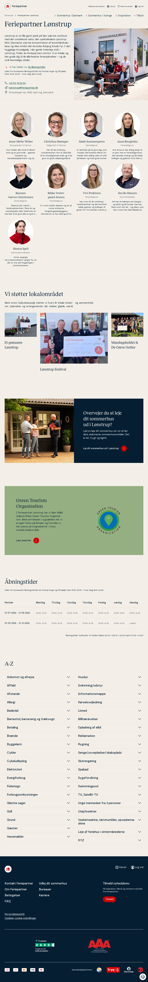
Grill (9, 811)
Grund (11, 820)
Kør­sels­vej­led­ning (90, 702)
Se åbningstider (36, 67)
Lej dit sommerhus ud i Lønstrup (101, 448)
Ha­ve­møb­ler (15, 836)
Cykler (11, 752)
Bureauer (9, 15)
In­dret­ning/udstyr (90, 685)
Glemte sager (16, 803)
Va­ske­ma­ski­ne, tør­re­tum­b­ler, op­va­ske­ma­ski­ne (106, 822)
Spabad (83, 769)
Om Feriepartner (16, 889)
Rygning (83, 744)
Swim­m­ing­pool (88, 786)
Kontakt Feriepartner (19, 883)
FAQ (8, 901)
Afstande (13, 694)
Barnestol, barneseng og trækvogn (31, 719)
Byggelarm (14, 744)
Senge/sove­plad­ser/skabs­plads (100, 752)
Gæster (12, 828)
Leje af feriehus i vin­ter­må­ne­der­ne (101, 832)
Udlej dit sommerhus (96, 6)
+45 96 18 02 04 (17, 83)
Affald (11, 685)
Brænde (12, 736)
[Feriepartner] (16, 6)
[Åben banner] (142, 976)
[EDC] (99, 970)
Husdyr (83, 677)
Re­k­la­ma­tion (86, 736)
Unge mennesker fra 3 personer (99, 803)
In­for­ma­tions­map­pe (92, 694)
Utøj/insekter (87, 811)
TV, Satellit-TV (88, 794)
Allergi (11, 702)
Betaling (12, 727)
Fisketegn (13, 786)
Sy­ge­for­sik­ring (88, 778)
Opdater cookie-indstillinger (20, 918)
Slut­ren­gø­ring (87, 761)
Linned (82, 710)
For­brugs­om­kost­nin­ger (22, 794)
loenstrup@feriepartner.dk (23, 88)
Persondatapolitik (15, 914)
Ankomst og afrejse (20, 677)
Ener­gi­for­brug (16, 778)
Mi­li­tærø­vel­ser (88, 719)
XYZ (81, 840)
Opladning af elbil (89, 727)
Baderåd (12, 710)
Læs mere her (23, 540)
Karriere (44, 895)
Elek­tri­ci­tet (14, 769)
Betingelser (12, 895)
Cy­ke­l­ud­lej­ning (17, 761)
